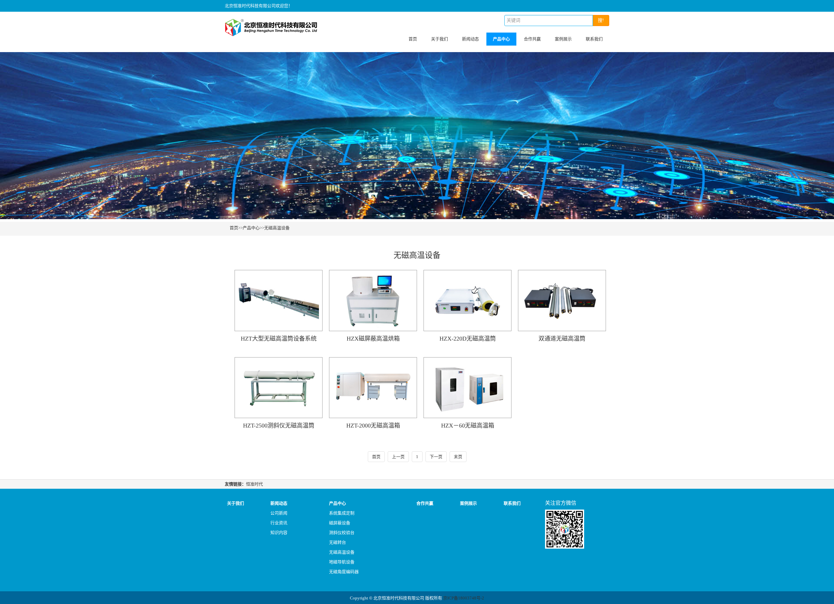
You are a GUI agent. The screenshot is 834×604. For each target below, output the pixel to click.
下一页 (436, 456)
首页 (413, 38)
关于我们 (439, 38)
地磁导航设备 (341, 561)
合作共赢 (532, 38)
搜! (601, 20)
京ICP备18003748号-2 (463, 598)
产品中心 (501, 38)
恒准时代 (254, 484)
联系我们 (594, 38)
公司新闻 (278, 513)
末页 (458, 456)
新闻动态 (470, 38)
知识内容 (278, 532)
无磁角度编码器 (344, 571)
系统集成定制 (341, 513)
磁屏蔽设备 (339, 522)
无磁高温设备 (277, 227)
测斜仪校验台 (341, 532)
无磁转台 (337, 542)
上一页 (398, 456)
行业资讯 (278, 522)
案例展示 (563, 38)
